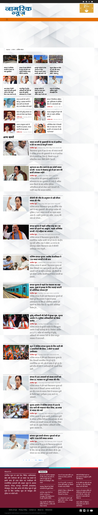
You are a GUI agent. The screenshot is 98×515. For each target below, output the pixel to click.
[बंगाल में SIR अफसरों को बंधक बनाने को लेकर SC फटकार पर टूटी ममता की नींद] (16, 383)
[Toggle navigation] (6, 19)
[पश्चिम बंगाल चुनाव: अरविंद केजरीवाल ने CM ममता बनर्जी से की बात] (16, 263)
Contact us (32, 510)
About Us (40, 510)
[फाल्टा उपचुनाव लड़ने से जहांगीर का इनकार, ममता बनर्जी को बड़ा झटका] (9, 128)
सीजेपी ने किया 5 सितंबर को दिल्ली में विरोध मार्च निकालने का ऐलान (65, 492)
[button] (81, 8)
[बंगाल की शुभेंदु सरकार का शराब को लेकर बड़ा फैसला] (9, 115)
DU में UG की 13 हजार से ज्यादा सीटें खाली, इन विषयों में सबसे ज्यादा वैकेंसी (65, 484)
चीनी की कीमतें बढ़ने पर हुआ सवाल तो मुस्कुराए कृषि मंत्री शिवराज (83, 477)
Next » (41, 460)
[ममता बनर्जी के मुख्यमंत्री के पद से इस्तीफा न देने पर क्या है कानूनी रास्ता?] (16, 148)
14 (35, 460)
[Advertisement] (32, 35)
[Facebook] (83, 1)
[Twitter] (86, 1)
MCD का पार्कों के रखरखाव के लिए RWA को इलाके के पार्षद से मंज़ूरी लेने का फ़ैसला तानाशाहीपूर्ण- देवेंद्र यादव (47, 478)
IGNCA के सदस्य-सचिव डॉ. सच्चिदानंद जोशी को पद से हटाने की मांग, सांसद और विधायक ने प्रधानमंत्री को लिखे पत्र (83, 494)
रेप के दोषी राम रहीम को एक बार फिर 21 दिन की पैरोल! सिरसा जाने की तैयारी (83, 484)
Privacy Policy (23, 510)
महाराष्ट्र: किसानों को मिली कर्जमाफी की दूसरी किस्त (46, 487)
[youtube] (92, 1)
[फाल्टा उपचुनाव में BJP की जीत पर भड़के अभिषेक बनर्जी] (40, 115)
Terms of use (13, 510)
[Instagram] (89, 1)
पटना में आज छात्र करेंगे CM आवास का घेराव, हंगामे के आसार (65, 477)
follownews (48, 510)
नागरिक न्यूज (49, 106)
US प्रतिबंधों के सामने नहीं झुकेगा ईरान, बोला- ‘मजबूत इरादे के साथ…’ (65, 500)
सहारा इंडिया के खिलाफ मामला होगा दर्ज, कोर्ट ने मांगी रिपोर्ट (82, 504)
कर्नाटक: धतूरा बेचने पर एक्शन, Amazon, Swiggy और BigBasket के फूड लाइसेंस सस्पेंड (47, 495)
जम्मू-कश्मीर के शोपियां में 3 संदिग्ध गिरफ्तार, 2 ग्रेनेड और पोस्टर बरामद (47, 504)
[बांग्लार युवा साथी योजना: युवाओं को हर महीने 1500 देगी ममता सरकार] (16, 442)
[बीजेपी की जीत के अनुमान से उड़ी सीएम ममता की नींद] (16, 204)
